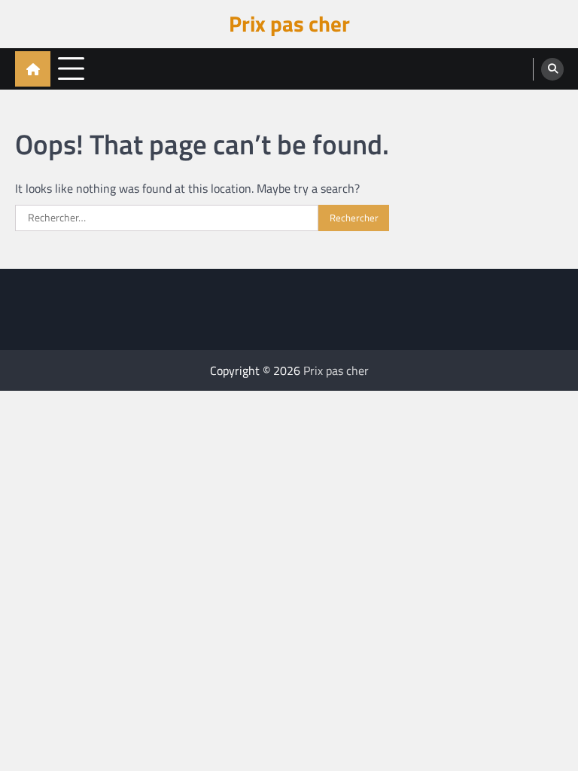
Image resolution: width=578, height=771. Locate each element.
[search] (552, 69)
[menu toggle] (71, 68)
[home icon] (32, 69)
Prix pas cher (289, 24)
